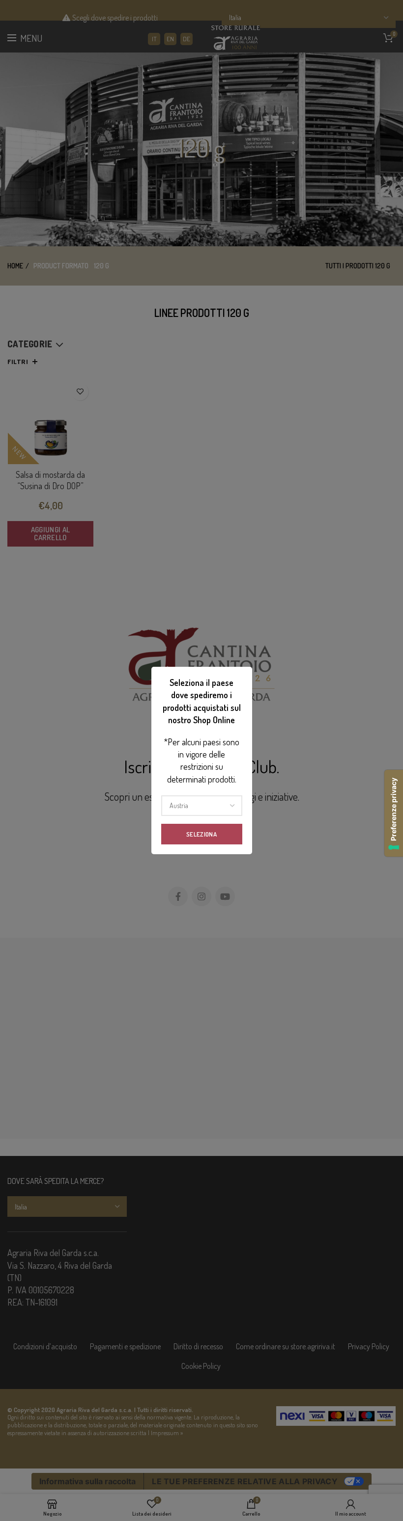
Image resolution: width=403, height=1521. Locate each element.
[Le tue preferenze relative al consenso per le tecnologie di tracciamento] (393, 813)
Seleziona (201, 834)
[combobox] (201, 805)
